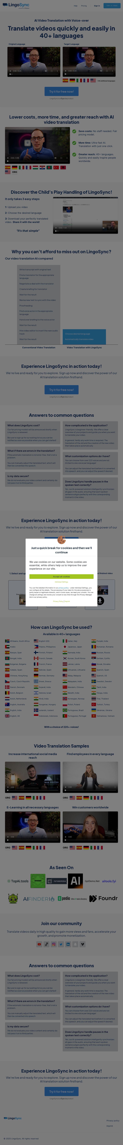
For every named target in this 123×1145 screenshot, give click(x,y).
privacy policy (63, 588)
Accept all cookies (61, 576)
